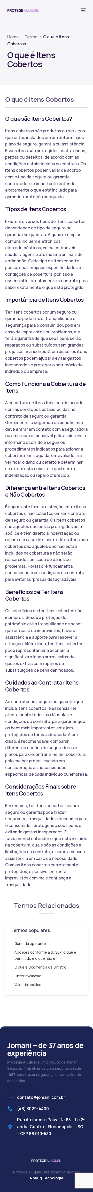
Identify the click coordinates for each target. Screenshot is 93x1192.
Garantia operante (30, 943)
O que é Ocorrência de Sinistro (40, 967)
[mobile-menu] (83, 10)
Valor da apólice (27, 984)
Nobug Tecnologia (46, 1178)
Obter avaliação (27, 975)
